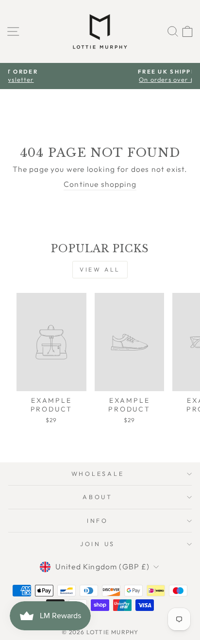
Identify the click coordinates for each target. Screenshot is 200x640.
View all (100, 269)
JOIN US (97, 544)
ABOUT (98, 497)
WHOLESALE (97, 473)
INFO (97, 520)
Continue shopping (100, 184)
